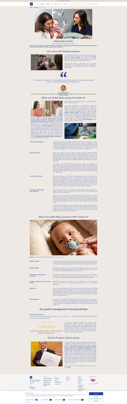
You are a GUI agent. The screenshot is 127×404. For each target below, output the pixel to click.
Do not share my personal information (81, 391)
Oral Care (57, 384)
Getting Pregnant (47, 378)
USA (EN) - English (93, 383)
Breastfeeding (58, 382)
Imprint (79, 381)
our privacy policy (70, 395)
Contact (68, 378)
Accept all (96, 393)
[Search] (85, 3)
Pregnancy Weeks (47, 380)
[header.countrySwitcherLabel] (96, 4)
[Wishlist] (88, 4)
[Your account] (91, 4)
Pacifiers (57, 378)
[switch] (50, 400)
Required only (96, 400)
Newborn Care (46, 382)
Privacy (79, 383)
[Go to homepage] (31, 4)
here (69, 367)
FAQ (67, 380)
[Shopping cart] (93, 4)
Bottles (56, 380)
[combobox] (78, 4)
